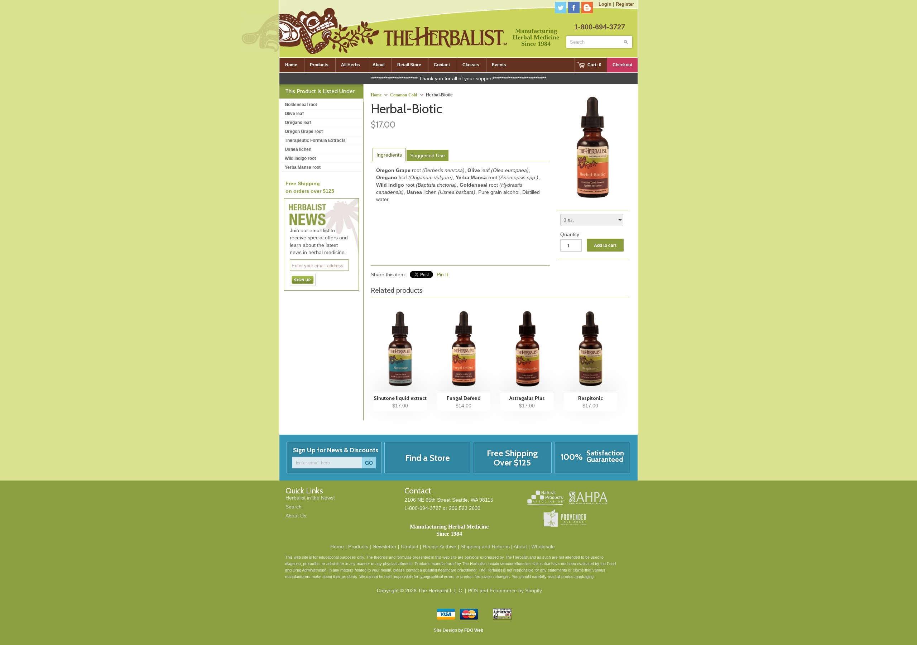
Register (625, 4)
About (520, 546)
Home (337, 546)
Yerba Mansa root (303, 167)
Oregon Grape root (304, 131)
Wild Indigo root (300, 158)
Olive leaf (294, 113)
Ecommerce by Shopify (516, 590)
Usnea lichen (298, 149)
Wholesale (543, 546)
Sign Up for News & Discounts (335, 450)
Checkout (622, 64)
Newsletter (385, 546)
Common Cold (403, 94)
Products (358, 546)
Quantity (569, 234)
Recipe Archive (439, 546)
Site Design (445, 630)
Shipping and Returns (485, 546)
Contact (409, 546)
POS (473, 590)
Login (605, 4)
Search (293, 507)
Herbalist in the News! (310, 498)
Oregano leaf (298, 122)
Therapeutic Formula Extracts (315, 140)
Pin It (442, 274)
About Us (295, 516)
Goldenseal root (301, 104)
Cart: (594, 64)
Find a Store (427, 458)
